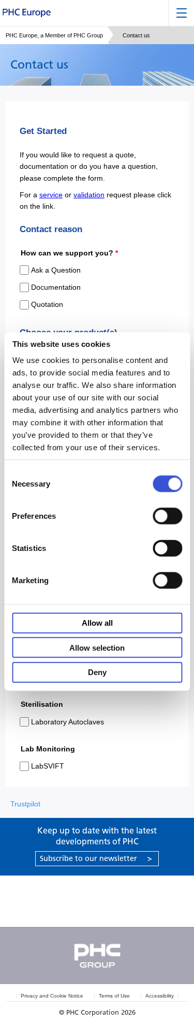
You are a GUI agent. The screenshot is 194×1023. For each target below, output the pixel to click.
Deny (97, 672)
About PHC (48, 913)
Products (48, 888)
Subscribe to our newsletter (96, 858)
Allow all (97, 622)
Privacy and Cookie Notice (52, 996)
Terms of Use (114, 996)
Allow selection (97, 647)
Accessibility (159, 996)
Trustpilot (25, 804)
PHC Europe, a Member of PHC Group (54, 35)
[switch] (167, 515)
